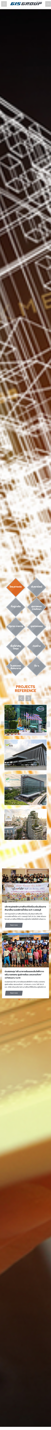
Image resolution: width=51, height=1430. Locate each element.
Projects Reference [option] (25, 689)
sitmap (4, 4)
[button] (2, 894)
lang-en (48, 4)
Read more (14, 925)
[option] (25, 774)
